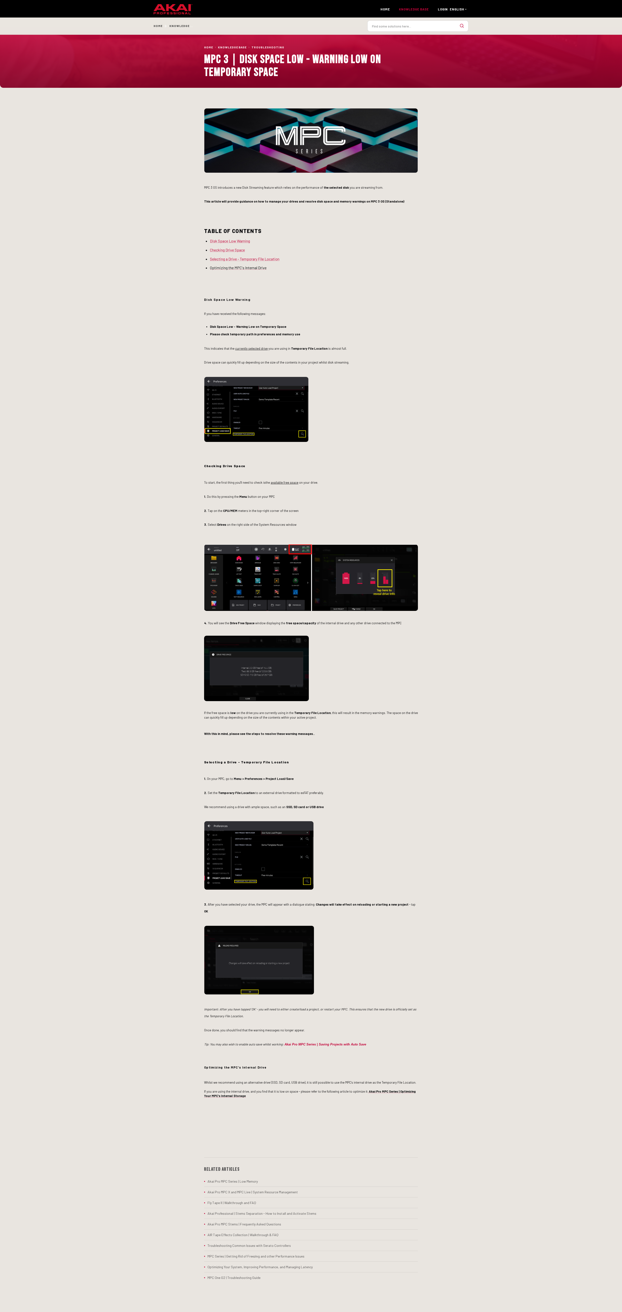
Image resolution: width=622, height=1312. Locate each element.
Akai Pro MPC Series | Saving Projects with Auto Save (325, 1044)
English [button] (457, 9)
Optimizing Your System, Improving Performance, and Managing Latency (260, 1267)
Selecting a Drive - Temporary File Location (244, 259)
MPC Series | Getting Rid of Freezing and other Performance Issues (255, 1256)
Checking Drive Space (227, 250)
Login (443, 9)
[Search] (462, 26)
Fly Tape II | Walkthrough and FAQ (231, 1203)
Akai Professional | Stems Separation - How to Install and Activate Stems (261, 1213)
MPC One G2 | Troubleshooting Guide (233, 1278)
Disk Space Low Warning (230, 241)
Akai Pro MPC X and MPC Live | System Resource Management (252, 1192)
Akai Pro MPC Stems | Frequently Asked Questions (244, 1224)
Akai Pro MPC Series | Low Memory (232, 1181)
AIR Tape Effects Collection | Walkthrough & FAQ (242, 1235)
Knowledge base (414, 9)
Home (385, 9)
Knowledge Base (232, 47)
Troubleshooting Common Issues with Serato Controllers (249, 1245)
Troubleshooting (267, 47)
